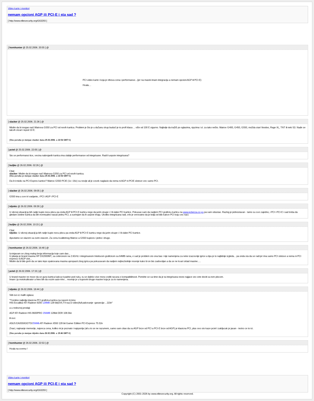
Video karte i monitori (18, 8)
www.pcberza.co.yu (193, 212)
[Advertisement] (84, 35)
